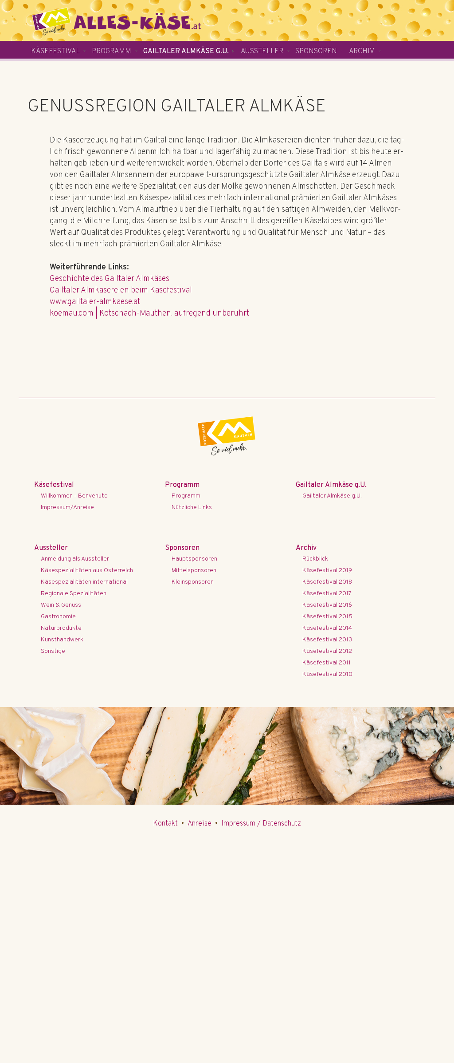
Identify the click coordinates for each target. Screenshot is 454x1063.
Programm (111, 51)
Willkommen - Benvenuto (74, 496)
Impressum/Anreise (67, 507)
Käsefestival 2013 (327, 640)
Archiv (361, 51)
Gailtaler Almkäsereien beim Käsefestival (121, 290)
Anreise (199, 823)
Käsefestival (55, 51)
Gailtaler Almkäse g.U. (186, 51)
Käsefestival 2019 (327, 570)
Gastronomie (58, 616)
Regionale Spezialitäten (73, 593)
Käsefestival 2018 (327, 582)
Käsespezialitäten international (84, 582)
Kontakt (165, 823)
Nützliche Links (192, 507)
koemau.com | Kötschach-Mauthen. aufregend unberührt (149, 313)
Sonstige (53, 651)
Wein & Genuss (61, 605)
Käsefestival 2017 (327, 593)
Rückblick (315, 559)
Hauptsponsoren (194, 559)
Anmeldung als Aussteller (75, 559)
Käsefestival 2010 (327, 674)
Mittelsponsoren (194, 570)
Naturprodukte (61, 628)
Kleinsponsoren (193, 582)
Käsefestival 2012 (327, 651)
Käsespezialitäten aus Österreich (87, 570)
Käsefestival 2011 (326, 663)
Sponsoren (316, 51)
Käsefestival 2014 (327, 628)
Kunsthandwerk (62, 640)
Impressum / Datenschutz (261, 823)
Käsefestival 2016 (327, 605)
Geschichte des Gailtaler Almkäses (109, 279)
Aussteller (262, 51)
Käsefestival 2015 (327, 616)
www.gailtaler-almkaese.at (95, 302)
